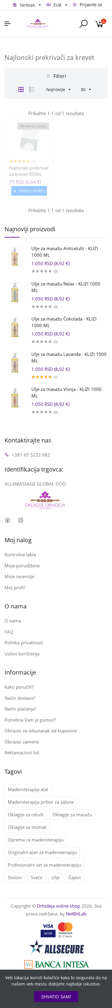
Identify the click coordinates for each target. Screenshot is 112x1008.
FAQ (8, 632)
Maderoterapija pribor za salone (41, 802)
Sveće (36, 877)
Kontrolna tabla (20, 554)
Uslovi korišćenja (21, 654)
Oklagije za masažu (72, 814)
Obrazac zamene (21, 742)
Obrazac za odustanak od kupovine (40, 731)
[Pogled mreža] (20, 89)
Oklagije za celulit (26, 814)
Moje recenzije (19, 576)
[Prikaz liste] (32, 89)
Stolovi (15, 877)
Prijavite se (90, 4)
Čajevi (74, 877)
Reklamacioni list (21, 752)
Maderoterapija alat (28, 789)
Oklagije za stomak (27, 827)
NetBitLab (76, 914)
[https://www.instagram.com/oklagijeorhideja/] (20, 520)
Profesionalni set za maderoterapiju (44, 865)
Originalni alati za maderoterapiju (42, 852)
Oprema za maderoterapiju (36, 840)
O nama (12, 621)
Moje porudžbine (22, 566)
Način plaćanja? (20, 709)
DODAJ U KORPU (32, 191)
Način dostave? (19, 698)
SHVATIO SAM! (56, 997)
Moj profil (14, 587)
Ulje (55, 877)
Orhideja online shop (58, 906)
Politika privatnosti (23, 643)
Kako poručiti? (18, 687)
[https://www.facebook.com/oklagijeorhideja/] (7, 520)
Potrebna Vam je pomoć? (30, 720)
